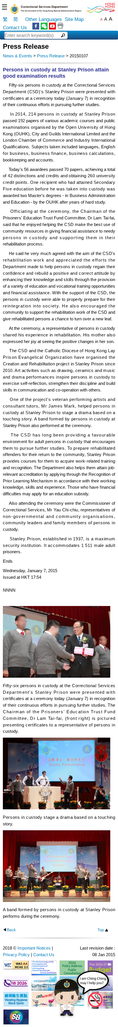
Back (11, 930)
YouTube (52, 26)
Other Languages (43, 19)
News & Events (17, 55)
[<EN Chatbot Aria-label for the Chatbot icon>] (81, 996)
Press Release (51, 55)
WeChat (44, 26)
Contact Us (15, 27)
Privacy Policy (16, 954)
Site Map (74, 19)
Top (100, 930)
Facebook (35, 26)
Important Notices (34, 948)
